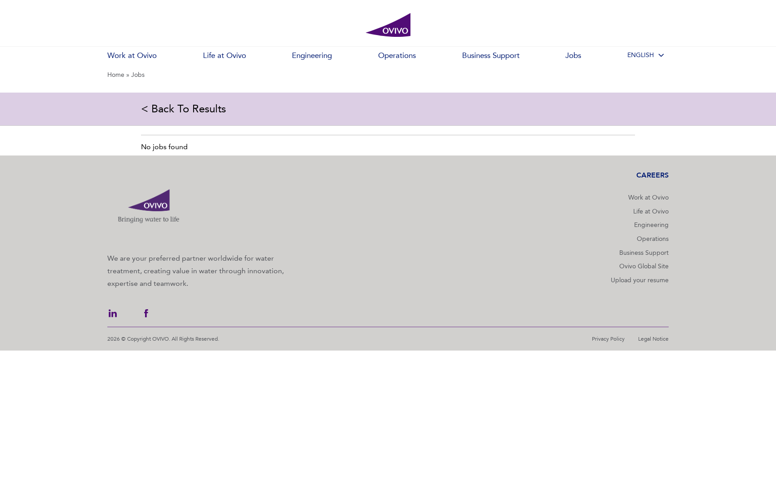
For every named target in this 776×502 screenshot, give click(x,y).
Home (115, 75)
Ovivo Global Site (644, 266)
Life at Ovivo (651, 211)
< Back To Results (183, 108)
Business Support (644, 253)
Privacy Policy (608, 339)
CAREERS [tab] (652, 175)
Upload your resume (640, 280)
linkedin (112, 313)
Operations (653, 239)
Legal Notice (653, 339)
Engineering (651, 225)
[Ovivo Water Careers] (388, 25)
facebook (146, 313)
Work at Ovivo (648, 197)
